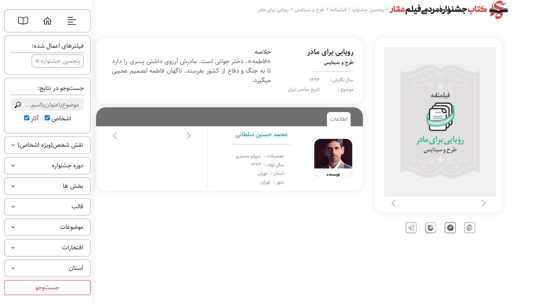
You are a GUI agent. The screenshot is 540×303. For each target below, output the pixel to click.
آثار (34, 118)
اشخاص (61, 118)
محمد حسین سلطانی (261, 134)
